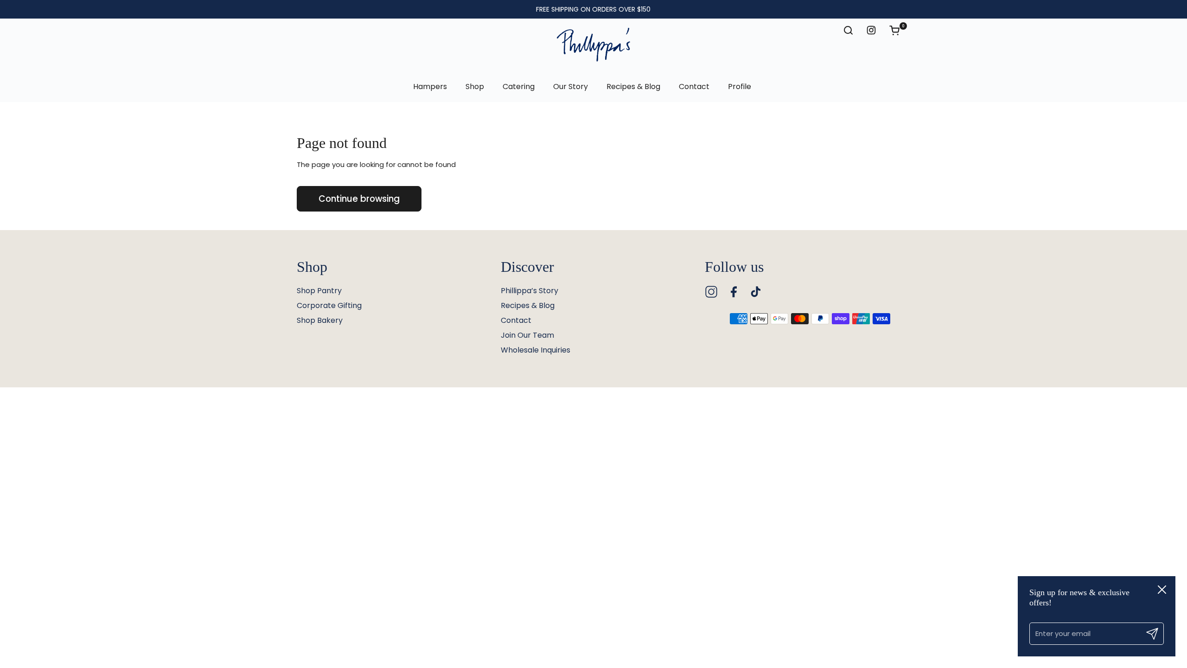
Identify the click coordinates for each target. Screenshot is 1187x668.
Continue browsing (359, 199)
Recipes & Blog (528, 305)
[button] (899, 30)
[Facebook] (733, 291)
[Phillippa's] (593, 45)
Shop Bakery (320, 320)
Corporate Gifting (329, 305)
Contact (516, 320)
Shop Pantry (319, 290)
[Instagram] (711, 291)
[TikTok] (755, 291)
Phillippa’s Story (529, 290)
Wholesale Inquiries (535, 350)
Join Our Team (527, 335)
